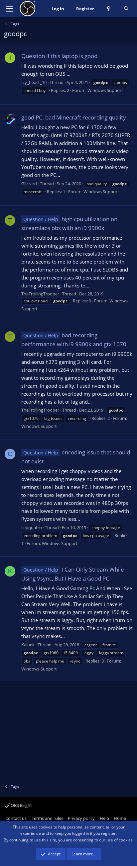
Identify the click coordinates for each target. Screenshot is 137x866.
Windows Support (105, 90)
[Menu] (10, 8)
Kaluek (28, 645)
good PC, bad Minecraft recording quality (73, 117)
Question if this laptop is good (59, 56)
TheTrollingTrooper (40, 294)
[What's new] (109, 9)
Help (104, 818)
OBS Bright (21, 805)
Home (120, 818)
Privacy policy (81, 818)
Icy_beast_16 (34, 82)
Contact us (16, 818)
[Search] (126, 9)
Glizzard (29, 184)
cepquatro (31, 527)
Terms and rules (47, 818)
